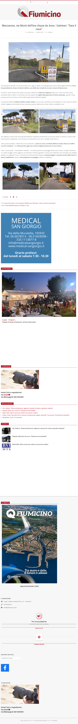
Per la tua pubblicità (39, 622)
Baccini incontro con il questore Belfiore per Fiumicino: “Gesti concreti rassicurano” (30, 203)
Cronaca (50, 32)
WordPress (55, 720)
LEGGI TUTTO (39, 628)
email (6, 395)
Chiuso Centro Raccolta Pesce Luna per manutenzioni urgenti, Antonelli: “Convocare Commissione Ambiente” (36, 415)
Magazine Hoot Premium (41, 720)
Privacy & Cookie (24, 720)
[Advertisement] (39, 345)
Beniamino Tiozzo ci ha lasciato (12, 417)
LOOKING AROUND (39, 644)
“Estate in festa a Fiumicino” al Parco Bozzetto (19, 322)
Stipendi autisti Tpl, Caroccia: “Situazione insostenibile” (19, 410)
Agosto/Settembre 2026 (29, 586)
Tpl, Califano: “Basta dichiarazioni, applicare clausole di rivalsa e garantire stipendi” (27, 408)
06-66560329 (8, 604)
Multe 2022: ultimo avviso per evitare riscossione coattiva (20, 413)
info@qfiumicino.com (10, 607)
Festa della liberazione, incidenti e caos (17, 205)
